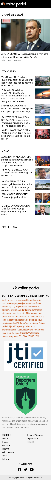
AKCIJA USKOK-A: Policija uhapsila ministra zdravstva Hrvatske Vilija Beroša (24, 55)
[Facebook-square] (19, 469)
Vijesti (5, 438)
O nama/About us (35, 434)
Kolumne (6, 445)
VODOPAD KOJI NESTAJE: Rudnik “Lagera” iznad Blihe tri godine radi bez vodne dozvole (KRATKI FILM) (17, 81)
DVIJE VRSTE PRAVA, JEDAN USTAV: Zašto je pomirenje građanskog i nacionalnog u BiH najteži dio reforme (15, 121)
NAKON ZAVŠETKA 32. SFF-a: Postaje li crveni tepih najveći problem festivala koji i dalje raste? (16, 134)
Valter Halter (8, 452)
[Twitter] (25, 469)
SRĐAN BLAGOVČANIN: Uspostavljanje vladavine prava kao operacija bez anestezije (17, 108)
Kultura (5, 459)
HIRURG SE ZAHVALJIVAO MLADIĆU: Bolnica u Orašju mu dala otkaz (17, 172)
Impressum (32, 438)
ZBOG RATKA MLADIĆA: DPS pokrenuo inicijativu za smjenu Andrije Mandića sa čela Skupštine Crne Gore (17, 161)
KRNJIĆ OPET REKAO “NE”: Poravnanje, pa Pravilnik (14, 196)
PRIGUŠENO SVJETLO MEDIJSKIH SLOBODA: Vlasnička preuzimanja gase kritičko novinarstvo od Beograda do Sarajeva (15, 95)
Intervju (5, 448)
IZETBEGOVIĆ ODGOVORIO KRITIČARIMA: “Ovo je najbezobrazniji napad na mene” (15, 210)
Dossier (5, 441)
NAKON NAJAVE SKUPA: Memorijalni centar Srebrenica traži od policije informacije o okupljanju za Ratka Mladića (16, 186)
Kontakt (30, 441)
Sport (4, 455)
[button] (47, 4)
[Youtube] (31, 469)
